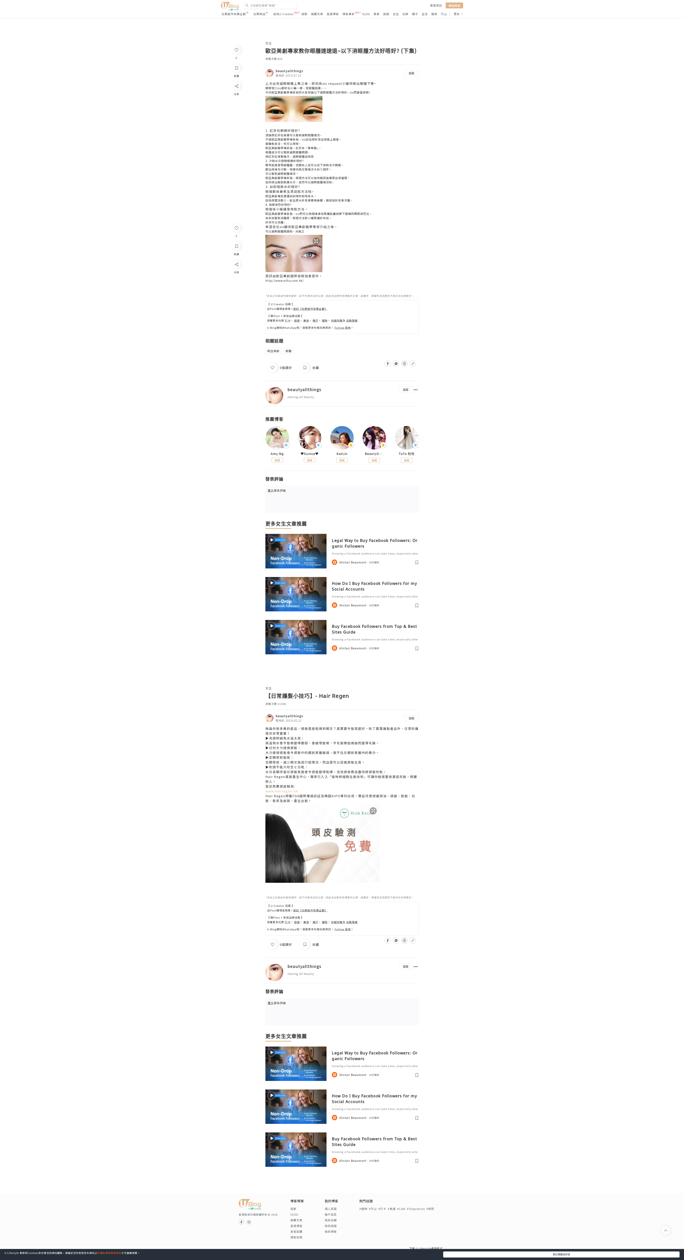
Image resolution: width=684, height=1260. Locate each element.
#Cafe (401, 1209)
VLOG (366, 14)
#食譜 (392, 1209)
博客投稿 (296, 1237)
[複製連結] (236, 304)
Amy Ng (277, 454)
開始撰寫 (454, 5)
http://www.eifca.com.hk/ (284, 280)
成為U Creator (283, 14)
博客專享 (348, 14)
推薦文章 (317, 14)
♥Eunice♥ (310, 454)
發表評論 (277, 490)
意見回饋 (296, 1231)
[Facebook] (236, 274)
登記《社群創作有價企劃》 (310, 309)
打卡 (288, 320)
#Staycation (416, 1209)
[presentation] (265, 439)
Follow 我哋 (343, 327)
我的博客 (331, 1231)
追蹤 (411, 73)
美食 (377, 14)
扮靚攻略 (337, 320)
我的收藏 (331, 1220)
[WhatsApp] (236, 284)
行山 (444, 14)
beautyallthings (289, 70)
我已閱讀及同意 (561, 1254)
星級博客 (333, 14)
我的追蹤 (331, 1226)
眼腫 (289, 351)
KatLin (342, 454)
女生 (396, 14)
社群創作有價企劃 (234, 14)
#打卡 (382, 1209)
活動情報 (351, 320)
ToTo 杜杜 (407, 454)
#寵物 (363, 1209)
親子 (415, 14)
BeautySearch (374, 454)
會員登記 (436, 5)
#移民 (430, 1209)
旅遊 (386, 14)
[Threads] (236, 294)
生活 (425, 14)
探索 (304, 14)
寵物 (434, 14)
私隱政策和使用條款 (109, 1253)
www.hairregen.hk (281, 791)
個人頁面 (331, 1209)
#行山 (373, 1209)
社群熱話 (259, 14)
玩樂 (405, 14)
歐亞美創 (273, 351)
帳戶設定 (331, 1214)
